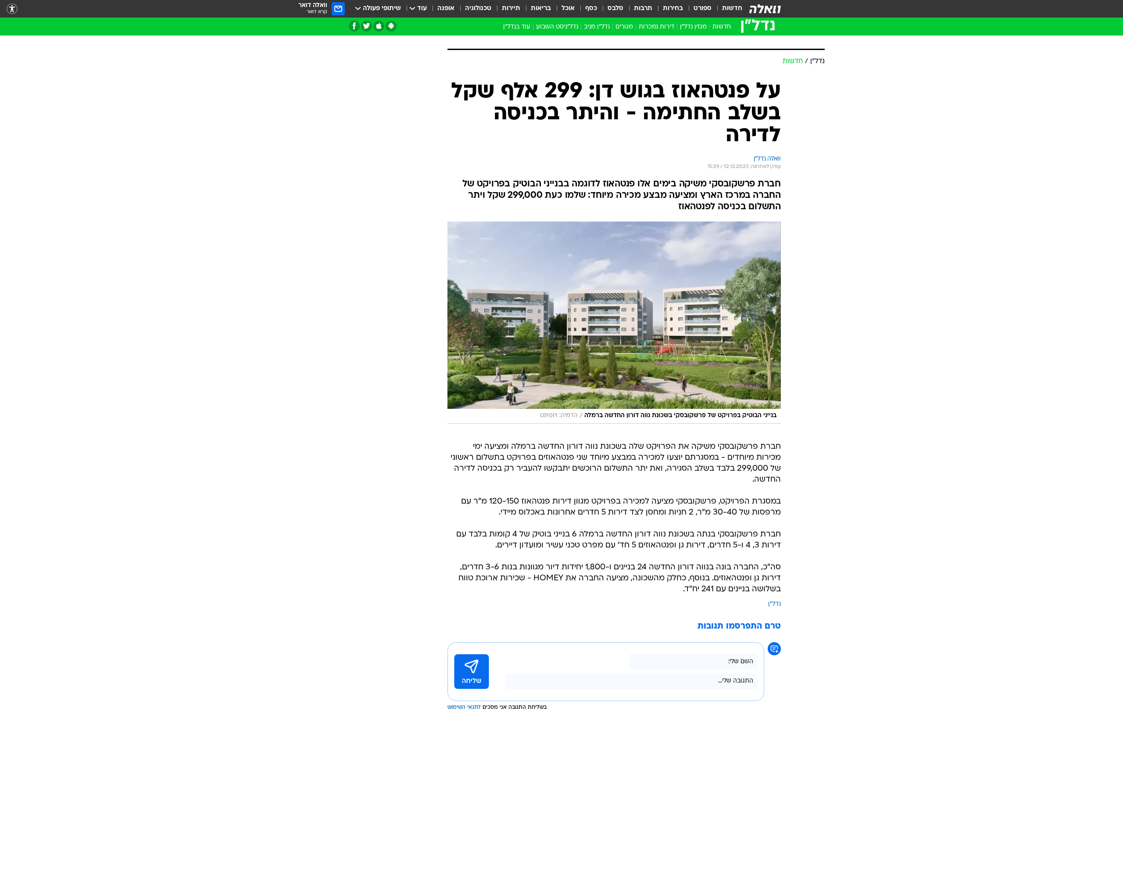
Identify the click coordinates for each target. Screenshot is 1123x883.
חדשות (732, 8)
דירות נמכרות (656, 27)
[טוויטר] (366, 26)
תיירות (511, 8)
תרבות (643, 8)
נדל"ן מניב (597, 27)
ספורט (703, 8)
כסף (591, 8)
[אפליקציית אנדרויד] (391, 26)
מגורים (624, 27)
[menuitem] (727, 9)
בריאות (541, 8)
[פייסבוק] (354, 26)
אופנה (445, 8)
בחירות (673, 8)
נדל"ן (774, 698)
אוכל (568, 8)
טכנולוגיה (478, 8)
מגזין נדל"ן (693, 27)
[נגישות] (12, 9)
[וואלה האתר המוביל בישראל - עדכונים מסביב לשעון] (765, 8)
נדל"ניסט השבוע (557, 27)
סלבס (615, 8)
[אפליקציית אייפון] (378, 26)
